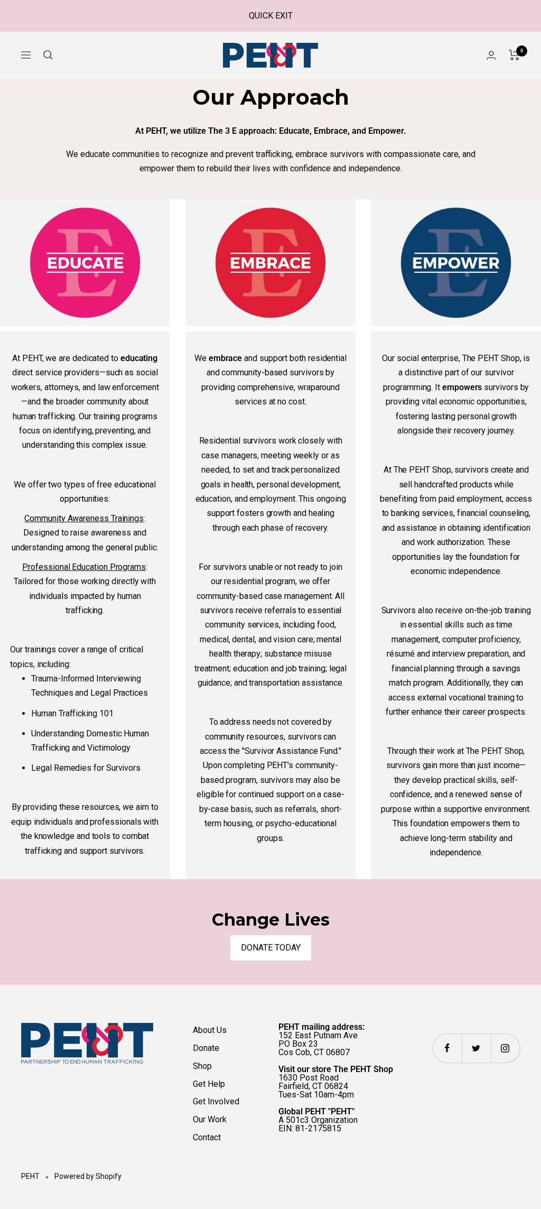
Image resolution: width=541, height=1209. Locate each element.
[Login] (491, 55)
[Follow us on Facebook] (447, 1048)
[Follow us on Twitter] (476, 1048)
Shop (202, 1066)
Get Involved (216, 1101)
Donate (206, 1048)
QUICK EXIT (271, 16)
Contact (207, 1137)
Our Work (210, 1119)
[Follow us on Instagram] (505, 1048)
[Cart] (514, 55)
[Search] (48, 55)
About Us (210, 1030)
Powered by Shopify (88, 1176)
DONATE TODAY (271, 948)
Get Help (209, 1084)
